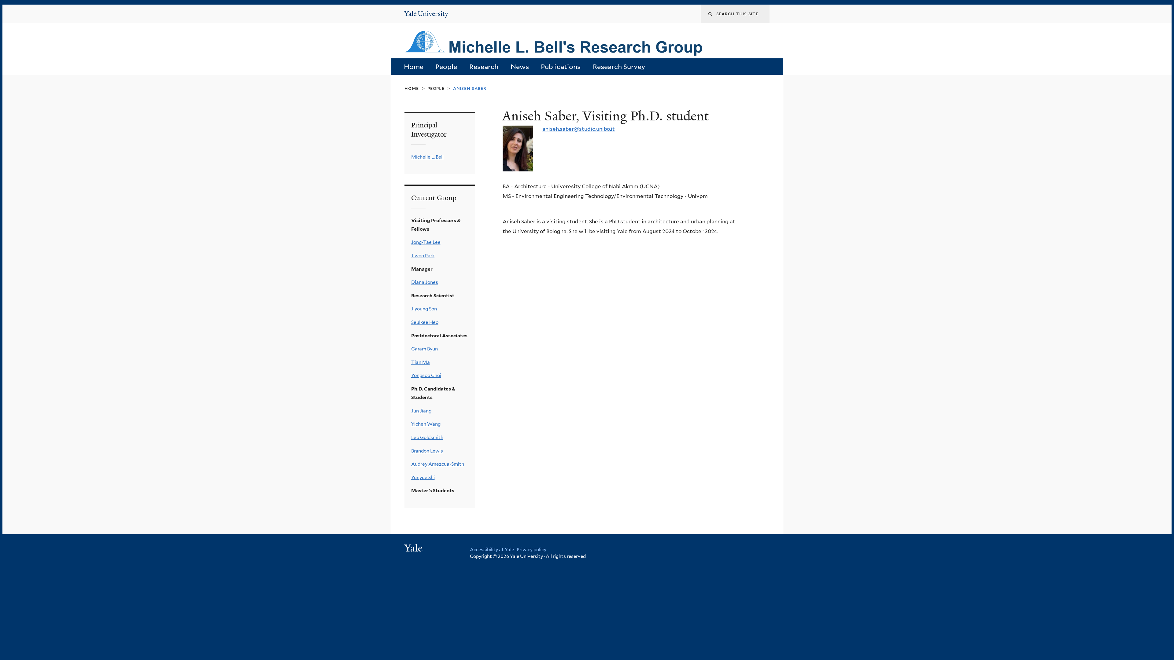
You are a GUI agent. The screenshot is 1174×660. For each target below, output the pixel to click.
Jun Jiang (421, 411)
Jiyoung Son (424, 309)
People (446, 67)
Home (413, 67)
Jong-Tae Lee (426, 242)
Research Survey (619, 67)
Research (483, 67)
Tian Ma (420, 362)
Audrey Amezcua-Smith (437, 464)
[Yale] (414, 548)
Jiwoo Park (423, 255)
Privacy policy (531, 549)
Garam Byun (424, 349)
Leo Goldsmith (427, 437)
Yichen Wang (426, 424)
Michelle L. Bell (427, 157)
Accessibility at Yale (492, 549)
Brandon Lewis (427, 451)
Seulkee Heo (424, 322)
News (520, 67)
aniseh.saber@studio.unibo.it (578, 129)
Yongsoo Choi (426, 375)
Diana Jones (424, 282)
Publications (561, 67)
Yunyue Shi (423, 477)
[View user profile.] (518, 166)
